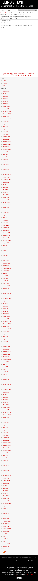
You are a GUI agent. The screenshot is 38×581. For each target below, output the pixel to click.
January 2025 (6, 139)
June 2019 (5, 306)
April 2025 (5, 131)
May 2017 (5, 369)
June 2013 (5, 488)
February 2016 (6, 407)
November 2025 (7, 114)
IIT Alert (4, 80)
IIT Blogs (5, 83)
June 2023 (5, 187)
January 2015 (6, 440)
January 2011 (6, 546)
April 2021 (5, 253)
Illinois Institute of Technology (13, 2)
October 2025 (6, 116)
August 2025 (6, 121)
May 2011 (5, 536)
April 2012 (5, 511)
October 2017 (6, 356)
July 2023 (5, 184)
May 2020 (5, 278)
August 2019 (6, 301)
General (7, 13)
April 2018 (5, 341)
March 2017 (6, 374)
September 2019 (7, 298)
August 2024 (6, 151)
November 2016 (7, 384)
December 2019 (7, 291)
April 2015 (5, 432)
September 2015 (7, 420)
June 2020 (5, 275)
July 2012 (5, 506)
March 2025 (6, 134)
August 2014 (6, 453)
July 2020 (5, 273)
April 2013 (5, 493)
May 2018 (5, 339)
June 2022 (5, 217)
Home (3, 10)
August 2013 (6, 483)
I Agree (19, 578)
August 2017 (6, 361)
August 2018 (6, 331)
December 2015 (7, 412)
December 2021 (7, 232)
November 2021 (7, 235)
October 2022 (6, 207)
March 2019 (6, 313)
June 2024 (5, 157)
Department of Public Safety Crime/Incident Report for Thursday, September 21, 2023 (18, 73)
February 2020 (6, 286)
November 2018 (7, 324)
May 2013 (5, 490)
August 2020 (6, 270)
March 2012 (6, 513)
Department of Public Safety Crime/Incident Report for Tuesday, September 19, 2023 (20, 76)
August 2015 (6, 422)
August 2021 (6, 243)
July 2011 (5, 533)
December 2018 (7, 321)
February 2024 (6, 167)
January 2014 (6, 470)
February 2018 (6, 346)
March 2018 (6, 344)
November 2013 (7, 475)
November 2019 (7, 293)
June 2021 (5, 248)
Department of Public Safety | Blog (17, 6)
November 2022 (7, 205)
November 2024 (7, 144)
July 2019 (5, 303)
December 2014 (7, 442)
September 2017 (7, 359)
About (9, 10)
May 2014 (5, 460)
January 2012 (6, 518)
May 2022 (5, 220)
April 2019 (5, 311)
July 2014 (5, 455)
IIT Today (5, 85)
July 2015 (5, 425)
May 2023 (5, 189)
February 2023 (6, 197)
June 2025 (5, 126)
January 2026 (6, 108)
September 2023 (7, 179)
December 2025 (7, 111)
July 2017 (5, 364)
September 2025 (7, 119)
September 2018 (7, 329)
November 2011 (7, 523)
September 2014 (7, 450)
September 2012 (7, 503)
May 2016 (5, 399)
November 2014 (7, 445)
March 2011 (5, 541)
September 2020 (7, 268)
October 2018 (6, 326)
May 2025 (5, 129)
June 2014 (5, 458)
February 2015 (6, 437)
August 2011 (6, 531)
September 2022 (7, 210)
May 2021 (5, 250)
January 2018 (6, 349)
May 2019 (5, 308)
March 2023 (6, 194)
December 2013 (7, 473)
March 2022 (6, 225)
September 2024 (7, 149)
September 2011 (7, 528)
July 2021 (5, 245)
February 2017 (6, 377)
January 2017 (6, 379)
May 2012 (5, 508)
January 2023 (6, 200)
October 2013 (6, 478)
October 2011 (6, 526)
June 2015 (5, 427)
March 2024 (6, 164)
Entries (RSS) (23, 557)
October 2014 (6, 447)
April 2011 (5, 539)
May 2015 (5, 430)
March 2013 (6, 496)
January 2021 (6, 260)
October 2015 (6, 417)
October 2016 (6, 387)
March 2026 (6, 103)
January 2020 (6, 288)
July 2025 (5, 124)
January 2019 (6, 318)
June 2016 (5, 397)
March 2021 (6, 255)
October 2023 (6, 177)
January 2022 (6, 230)
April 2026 (5, 101)
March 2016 (6, 404)
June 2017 (5, 367)
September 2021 (7, 240)
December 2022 (7, 202)
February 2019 (6, 316)
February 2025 (6, 136)
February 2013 (6, 498)
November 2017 (7, 354)
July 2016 (5, 394)
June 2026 (5, 96)
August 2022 (6, 212)
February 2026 (6, 106)
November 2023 (7, 174)
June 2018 (5, 336)
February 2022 (6, 227)
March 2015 (6, 435)
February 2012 (6, 516)
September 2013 (7, 480)
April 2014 (5, 463)
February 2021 (6, 258)
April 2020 (5, 281)
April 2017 (5, 372)
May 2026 (5, 98)
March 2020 (6, 283)
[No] (36, 573)
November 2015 (7, 415)
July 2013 (5, 485)
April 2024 (5, 162)
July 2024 (5, 154)
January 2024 (6, 169)
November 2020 (7, 263)
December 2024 (7, 141)
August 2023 (6, 182)
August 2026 (6, 91)
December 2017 (7, 351)
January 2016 (6, 410)
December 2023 (7, 172)
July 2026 (5, 93)
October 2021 (6, 237)
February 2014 (6, 468)
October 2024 (6, 146)
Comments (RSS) (31, 557)
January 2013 (6, 501)
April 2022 (5, 222)
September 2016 (7, 389)
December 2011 (7, 521)
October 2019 (6, 296)
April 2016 (5, 402)
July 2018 (5, 334)
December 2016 (7, 382)
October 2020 (6, 265)
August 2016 (6, 392)
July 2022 (5, 215)
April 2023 (5, 192)
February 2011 (6, 544)
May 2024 (5, 159)
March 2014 (6, 465)
